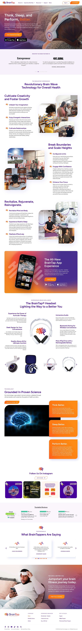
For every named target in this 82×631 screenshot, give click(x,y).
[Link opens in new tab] (13, 489)
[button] (35, 71)
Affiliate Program (62, 618)
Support (46, 2)
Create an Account (44, 618)
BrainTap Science (31, 618)
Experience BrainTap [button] (28, 2)
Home (29, 616)
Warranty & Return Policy (25, 629)
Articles (29, 620)
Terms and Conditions (15, 629)
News (50, 2)
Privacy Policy (7, 629)
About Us (20, 2)
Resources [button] (38, 2)
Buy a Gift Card (44, 620)
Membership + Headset (45, 616)
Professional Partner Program (65, 620)
